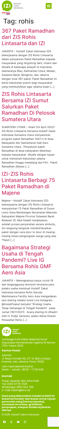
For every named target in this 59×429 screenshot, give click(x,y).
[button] (49, 6)
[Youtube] (18, 422)
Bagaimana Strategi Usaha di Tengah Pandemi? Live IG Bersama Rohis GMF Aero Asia (27, 260)
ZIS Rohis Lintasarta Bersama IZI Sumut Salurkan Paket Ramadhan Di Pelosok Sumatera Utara (28, 106)
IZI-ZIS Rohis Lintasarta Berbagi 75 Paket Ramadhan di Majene (28, 183)
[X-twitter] (11, 422)
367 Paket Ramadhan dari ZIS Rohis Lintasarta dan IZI (28, 37)
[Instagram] (25, 422)
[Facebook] (4, 422)
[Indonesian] (4, 13)
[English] (8, 13)
